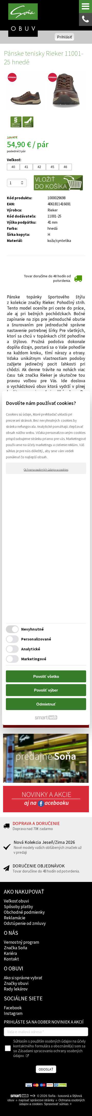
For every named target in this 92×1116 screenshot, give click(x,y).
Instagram (13, 1013)
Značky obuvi (16, 983)
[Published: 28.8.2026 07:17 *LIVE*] (32, 1096)
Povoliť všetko (46, 676)
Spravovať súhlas (56, 1104)
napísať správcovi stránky (36, 1100)
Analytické (30, 649)
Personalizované (36, 639)
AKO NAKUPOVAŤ (24, 891)
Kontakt (11, 959)
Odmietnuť (46, 704)
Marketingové (33, 658)
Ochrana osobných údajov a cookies (46, 469)
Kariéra (10, 953)
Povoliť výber (46, 690)
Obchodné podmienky (24, 912)
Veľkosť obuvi (16, 901)
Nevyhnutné (32, 629)
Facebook (13, 1008)
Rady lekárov (16, 989)
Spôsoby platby (18, 906)
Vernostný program (21, 942)
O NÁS (11, 932)
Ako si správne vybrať (23, 978)
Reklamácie (14, 918)
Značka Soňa (15, 948)
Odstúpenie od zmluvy (25, 923)
